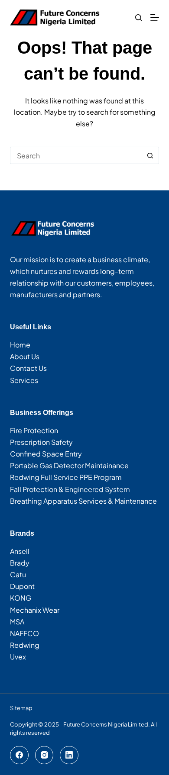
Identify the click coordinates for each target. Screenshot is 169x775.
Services (24, 380)
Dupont (22, 586)
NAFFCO (24, 633)
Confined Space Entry (46, 453)
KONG (20, 597)
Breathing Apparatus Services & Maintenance (83, 500)
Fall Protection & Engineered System (70, 489)
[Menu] (154, 17)
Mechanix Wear (34, 609)
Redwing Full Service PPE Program (66, 477)
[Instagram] (44, 755)
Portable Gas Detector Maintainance (69, 465)
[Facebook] (19, 755)
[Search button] (150, 155)
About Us (24, 356)
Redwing (24, 645)
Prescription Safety (41, 442)
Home (20, 344)
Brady (19, 562)
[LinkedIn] (69, 755)
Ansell (19, 551)
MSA (17, 621)
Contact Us (28, 368)
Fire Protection (34, 430)
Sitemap (21, 707)
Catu (18, 574)
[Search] (138, 17)
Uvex (18, 656)
